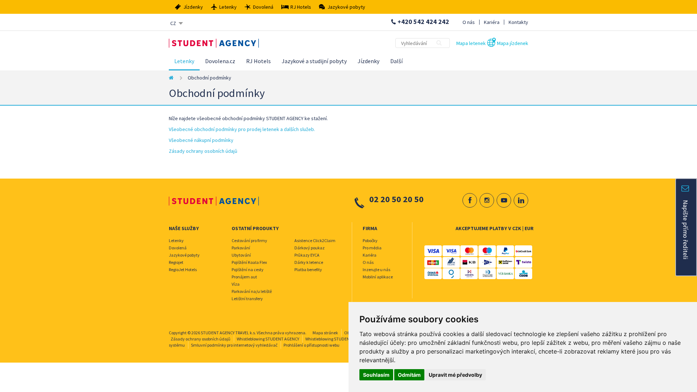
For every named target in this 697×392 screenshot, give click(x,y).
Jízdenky (368, 61)
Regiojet (176, 262)
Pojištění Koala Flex (249, 262)
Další (396, 61)
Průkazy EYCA (306, 255)
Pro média (372, 247)
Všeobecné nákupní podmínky (201, 140)
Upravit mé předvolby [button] (455, 375)
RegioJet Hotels (183, 269)
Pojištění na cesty (248, 269)
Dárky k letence (308, 262)
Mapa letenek (471, 43)
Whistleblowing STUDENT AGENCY (268, 339)
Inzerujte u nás (376, 269)
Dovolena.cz (220, 61)
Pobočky (370, 240)
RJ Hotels (258, 61)
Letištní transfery (247, 298)
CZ (173, 23)
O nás (468, 22)
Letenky (184, 61)
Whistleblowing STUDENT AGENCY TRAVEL (343, 339)
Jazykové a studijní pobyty (314, 61)
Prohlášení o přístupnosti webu (311, 345)
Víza (236, 284)
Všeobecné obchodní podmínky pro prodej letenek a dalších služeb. (242, 129)
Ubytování (241, 255)
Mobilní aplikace (378, 276)
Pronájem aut (244, 276)
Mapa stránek (325, 332)
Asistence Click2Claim (314, 240)
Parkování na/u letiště (252, 291)
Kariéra (492, 22)
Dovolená (178, 247)
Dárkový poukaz (309, 247)
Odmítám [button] (409, 375)
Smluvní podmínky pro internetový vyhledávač (234, 345)
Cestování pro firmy (249, 240)
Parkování (241, 247)
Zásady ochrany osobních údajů (203, 151)
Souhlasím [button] (376, 375)
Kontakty (518, 22)
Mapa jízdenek (512, 43)
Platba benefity (308, 269)
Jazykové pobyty (184, 255)
